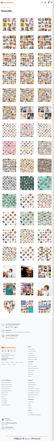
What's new (30, 374)
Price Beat (30, 372)
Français (7, 362)
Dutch (3, 362)
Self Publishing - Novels (33, 392)
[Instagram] (11, 351)
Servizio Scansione (5, 404)
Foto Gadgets (4, 400)
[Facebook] (5, 351)
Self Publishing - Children (33, 388)
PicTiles (3, 396)
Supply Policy (31, 370)
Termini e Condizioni (32, 366)
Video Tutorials (10, 327)
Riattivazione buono (32, 357)
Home (2, 7)
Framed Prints (4, 394)
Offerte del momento (5, 382)
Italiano (17, 362)
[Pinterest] (14, 351)
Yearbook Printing (32, 384)
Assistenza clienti (32, 351)
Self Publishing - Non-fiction (34, 390)
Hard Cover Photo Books (6, 386)
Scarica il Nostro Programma (34, 414)
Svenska (14, 364)
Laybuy (29, 405)
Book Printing (31, 386)
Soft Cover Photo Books (6, 384)
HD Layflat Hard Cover (6, 390)
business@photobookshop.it (12, 325)
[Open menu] (51, 2)
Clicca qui (8, 332)
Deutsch (12, 362)
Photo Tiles (3, 398)
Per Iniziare (30, 412)
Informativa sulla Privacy (33, 368)
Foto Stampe (4, 402)
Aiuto (17, 327)
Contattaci (30, 353)
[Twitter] (2, 351)
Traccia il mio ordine (32, 359)
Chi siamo (30, 364)
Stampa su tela (4, 392)
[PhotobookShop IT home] (7, 2)
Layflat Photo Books (5, 388)
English (21, 362)
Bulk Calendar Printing (33, 394)
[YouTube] (8, 351)
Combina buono (31, 355)
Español (9, 364)
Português (4, 364)
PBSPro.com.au (31, 396)
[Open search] (42, 2)
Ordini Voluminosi (32, 382)
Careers (30, 376)
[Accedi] (45, 2)
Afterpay (30, 407)
